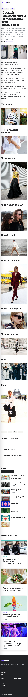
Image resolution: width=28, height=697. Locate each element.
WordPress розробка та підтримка (7, 694)
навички (16, 680)
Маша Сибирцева (9, 41)
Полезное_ (5, 8)
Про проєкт (4, 672)
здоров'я (3, 680)
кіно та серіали (17, 678)
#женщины (4, 431)
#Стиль (15, 431)
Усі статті (3, 670)
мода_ (12, 8)
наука (2, 678)
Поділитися (4, 438)
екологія (3, 685)
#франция (21, 431)
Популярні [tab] (20, 471)
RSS (2, 674)
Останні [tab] (7, 471)
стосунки (3, 683)
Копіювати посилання (14, 438)
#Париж (10, 431)
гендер (16, 683)
